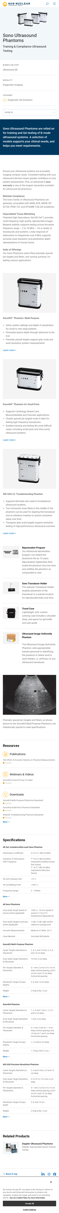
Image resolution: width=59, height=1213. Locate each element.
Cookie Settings (29, 1210)
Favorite (8, 763)
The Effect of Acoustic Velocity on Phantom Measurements (29, 760)
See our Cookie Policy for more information (27, 1198)
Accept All (29, 1203)
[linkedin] (43, 1174)
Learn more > (9, 350)
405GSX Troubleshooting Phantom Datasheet (23, 815)
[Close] (51, 1182)
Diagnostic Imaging (13, 84)
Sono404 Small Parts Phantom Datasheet (21, 807)
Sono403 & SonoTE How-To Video (18, 780)
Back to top (11, 1174)
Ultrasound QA (10, 69)
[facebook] (54, 1174)
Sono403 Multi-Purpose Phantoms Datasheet (23, 800)
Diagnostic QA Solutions (19, 100)
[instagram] (49, 1174)
